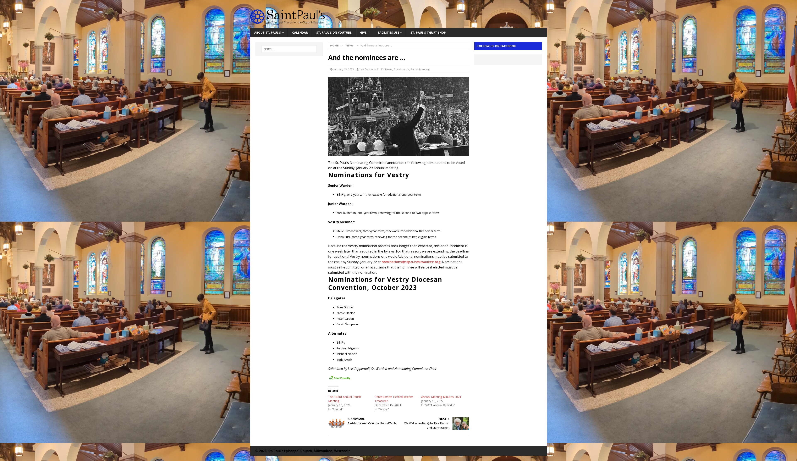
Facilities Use (388, 32)
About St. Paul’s (267, 32)
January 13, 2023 (344, 69)
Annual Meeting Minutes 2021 (441, 397)
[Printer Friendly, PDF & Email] (339, 378)
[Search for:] (289, 49)
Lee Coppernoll (369, 69)
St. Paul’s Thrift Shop (428, 32)
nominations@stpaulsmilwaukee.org (411, 262)
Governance (401, 69)
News (388, 69)
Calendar (300, 32)
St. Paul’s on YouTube (334, 32)
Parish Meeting (420, 69)
